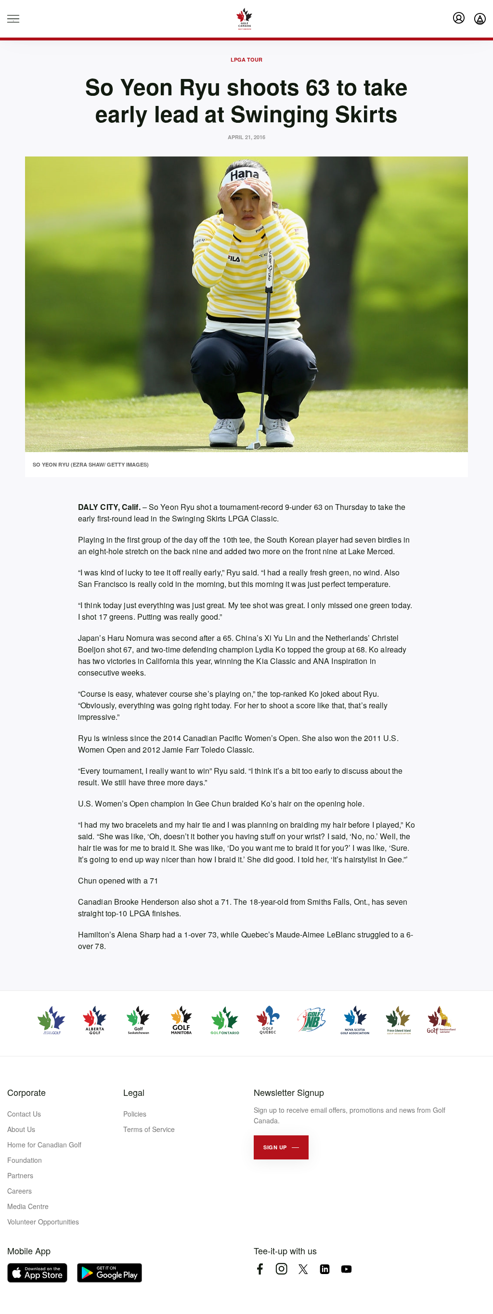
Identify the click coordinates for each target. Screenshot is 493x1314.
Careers (19, 1191)
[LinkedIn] (325, 1269)
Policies (134, 1114)
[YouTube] (346, 1269)
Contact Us (24, 1114)
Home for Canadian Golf (44, 1144)
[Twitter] (303, 1269)
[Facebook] (260, 1269)
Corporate (26, 1092)
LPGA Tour (246, 59)
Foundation (24, 1160)
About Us (21, 1129)
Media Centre (28, 1206)
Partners (20, 1175)
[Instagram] (281, 1269)
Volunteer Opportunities (43, 1221)
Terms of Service (149, 1129)
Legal (133, 1092)
